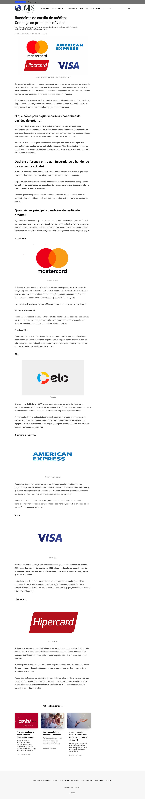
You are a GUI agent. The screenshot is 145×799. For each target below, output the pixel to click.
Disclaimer (99, 780)
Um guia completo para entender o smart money (41, 2)
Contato (107, 8)
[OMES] (25, 8)
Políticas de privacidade (90, 8)
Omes (48, 780)
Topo (73, 793)
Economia (45, 8)
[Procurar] (129, 8)
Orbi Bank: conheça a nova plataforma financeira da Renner (26, 741)
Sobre (55, 780)
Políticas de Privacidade (69, 780)
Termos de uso (86, 780)
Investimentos (58, 8)
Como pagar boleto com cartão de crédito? (52, 738)
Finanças (71, 8)
